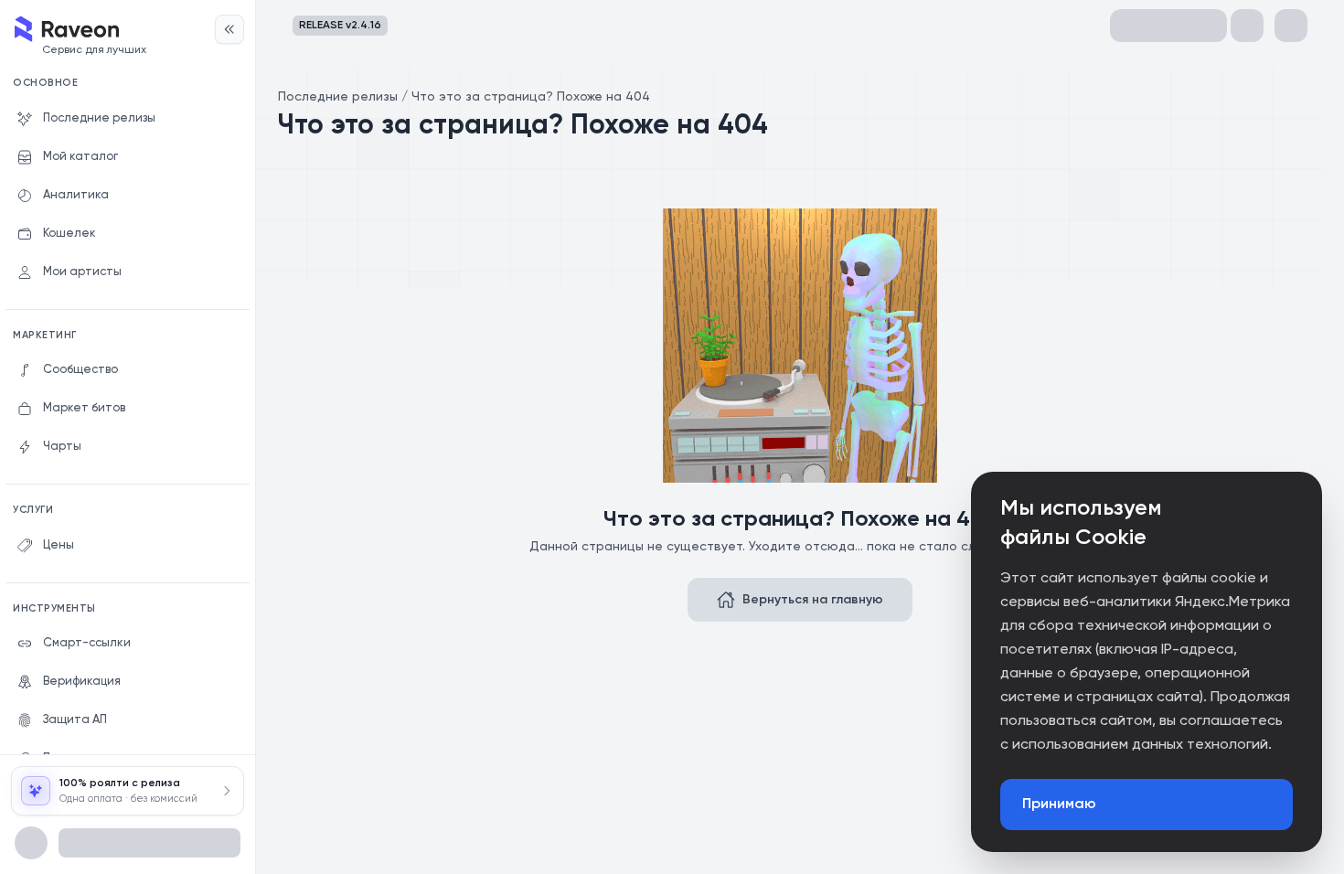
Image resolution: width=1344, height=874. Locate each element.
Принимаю (1059, 804)
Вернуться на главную (812, 599)
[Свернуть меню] (229, 29)
